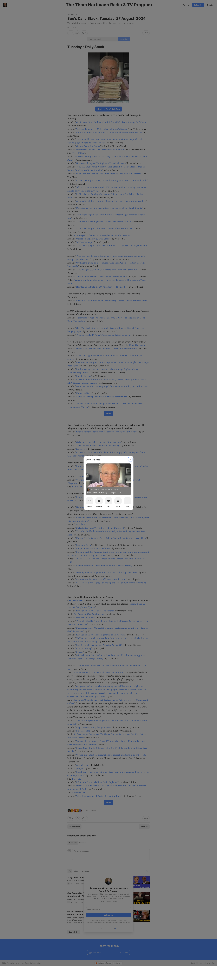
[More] (127, 500)
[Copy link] (89, 500)
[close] (130, 459)
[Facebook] (99, 500)
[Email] (108, 500)
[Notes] (118, 500)
